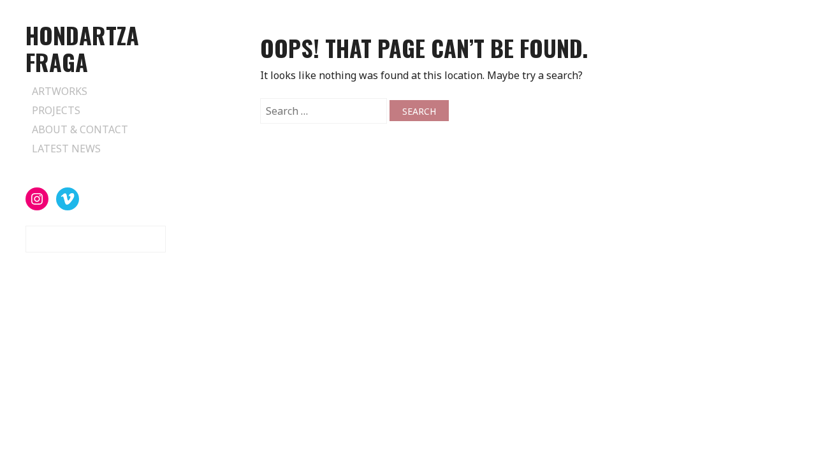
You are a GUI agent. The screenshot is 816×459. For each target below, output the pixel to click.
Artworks (59, 91)
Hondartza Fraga (82, 48)
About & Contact (80, 129)
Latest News (66, 149)
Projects (56, 110)
